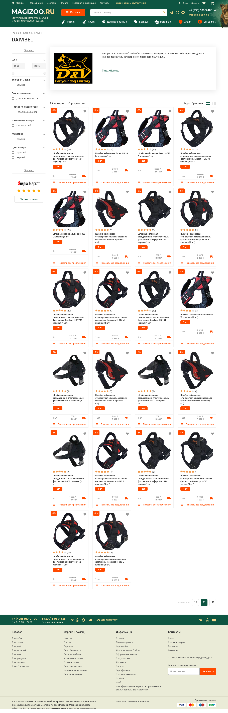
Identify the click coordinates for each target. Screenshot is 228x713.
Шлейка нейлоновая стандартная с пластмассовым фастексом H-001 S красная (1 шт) (111, 399)
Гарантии (68, 646)
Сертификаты (123, 670)
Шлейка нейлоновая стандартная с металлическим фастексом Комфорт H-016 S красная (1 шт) (195, 238)
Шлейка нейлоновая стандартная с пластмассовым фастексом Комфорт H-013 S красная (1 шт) (111, 479)
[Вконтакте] (201, 620)
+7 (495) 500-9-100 (200, 10)
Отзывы (120, 638)
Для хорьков (18, 662)
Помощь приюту (124, 642)
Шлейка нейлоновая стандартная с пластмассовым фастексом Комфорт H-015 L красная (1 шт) (68, 560)
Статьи (67, 642)
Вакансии (173, 646)
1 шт (57, 166)
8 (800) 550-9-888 (54, 618)
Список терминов (73, 674)
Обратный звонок (199, 14)
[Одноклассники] (207, 620)
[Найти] (164, 12)
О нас (171, 638)
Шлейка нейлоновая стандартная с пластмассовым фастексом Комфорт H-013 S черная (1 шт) (153, 238)
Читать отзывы (29, 199)
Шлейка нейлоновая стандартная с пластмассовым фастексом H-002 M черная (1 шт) (153, 399)
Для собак (17, 638)
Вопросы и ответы (73, 666)
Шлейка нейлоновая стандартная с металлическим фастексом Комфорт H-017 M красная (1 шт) (68, 318)
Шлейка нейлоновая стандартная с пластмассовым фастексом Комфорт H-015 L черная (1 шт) (196, 479)
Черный (21, 157)
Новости (68, 638)
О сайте (120, 678)
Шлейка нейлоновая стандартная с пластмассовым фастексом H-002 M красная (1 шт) (196, 399)
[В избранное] (85, 111)
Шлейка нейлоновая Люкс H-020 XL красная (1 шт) (196, 316)
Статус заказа (123, 658)
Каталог (75, 12)
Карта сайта (122, 646)
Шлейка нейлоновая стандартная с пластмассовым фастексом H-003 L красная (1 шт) (111, 238)
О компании (36, 3)
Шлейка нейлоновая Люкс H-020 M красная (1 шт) (111, 154)
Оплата (64, 3)
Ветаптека (166, 21)
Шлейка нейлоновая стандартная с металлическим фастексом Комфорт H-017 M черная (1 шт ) (195, 157)
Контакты (104, 3)
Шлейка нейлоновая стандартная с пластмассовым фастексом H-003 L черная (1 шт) (68, 479)
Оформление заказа (126, 654)
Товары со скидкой (27, 112)
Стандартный (24, 125)
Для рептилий (19, 650)
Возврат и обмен (72, 654)
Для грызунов (19, 658)
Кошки (91, 21)
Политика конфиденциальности (132, 701)
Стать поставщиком (126, 674)
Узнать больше (110, 70)
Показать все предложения (71, 182)
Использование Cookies (128, 650)
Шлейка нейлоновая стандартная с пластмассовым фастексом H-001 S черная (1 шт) (68, 399)
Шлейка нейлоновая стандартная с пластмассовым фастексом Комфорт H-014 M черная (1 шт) (153, 479)
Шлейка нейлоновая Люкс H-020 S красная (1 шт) (154, 154)
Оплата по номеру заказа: (182, 665)
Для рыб (16, 646)
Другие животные (117, 21)
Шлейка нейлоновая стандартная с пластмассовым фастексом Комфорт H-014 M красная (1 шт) (111, 318)
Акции (187, 21)
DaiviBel (21, 85)
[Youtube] (214, 620)
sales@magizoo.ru (20, 708)
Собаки (71, 21)
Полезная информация (84, 3)
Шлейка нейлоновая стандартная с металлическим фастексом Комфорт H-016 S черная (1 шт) (68, 157)
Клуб (118, 682)
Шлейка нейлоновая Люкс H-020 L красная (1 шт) (69, 235)
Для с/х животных (21, 666)
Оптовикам (210, 21)
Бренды (143, 21)
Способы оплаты (72, 650)
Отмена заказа (71, 662)
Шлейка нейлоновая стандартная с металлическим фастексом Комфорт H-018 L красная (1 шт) (110, 560)
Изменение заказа (73, 658)
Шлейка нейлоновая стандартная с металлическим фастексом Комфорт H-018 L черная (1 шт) (153, 318)
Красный (21, 152)
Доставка (51, 3)
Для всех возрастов (27, 98)
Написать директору (106, 619)
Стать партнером (176, 642)
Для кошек (17, 642)
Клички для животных (75, 670)
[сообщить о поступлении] (84, 176)
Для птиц (17, 654)
